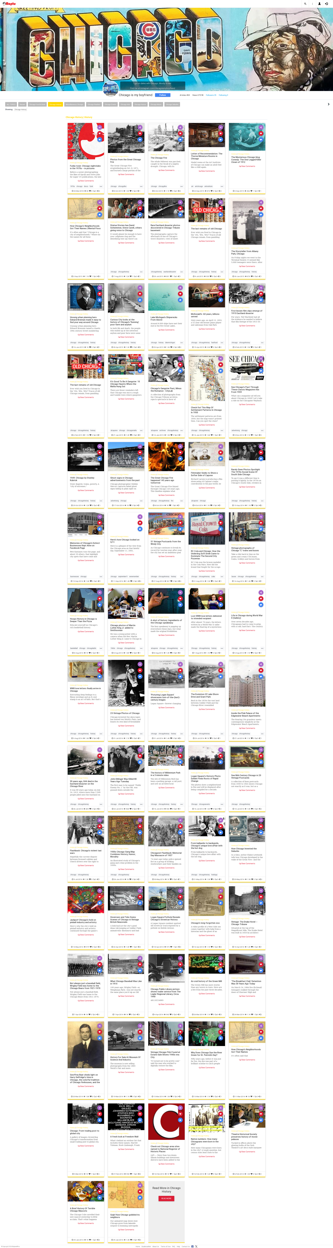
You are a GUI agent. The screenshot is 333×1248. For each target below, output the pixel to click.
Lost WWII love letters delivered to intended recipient (206, 617)
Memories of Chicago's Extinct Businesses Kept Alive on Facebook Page (85, 545)
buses (234, 576)
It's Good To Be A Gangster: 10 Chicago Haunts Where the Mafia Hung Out (125, 384)
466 (248, 191)
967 (168, 581)
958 (127, 1174)
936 (167, 809)
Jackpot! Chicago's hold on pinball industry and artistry (83, 921)
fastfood (214, 343)
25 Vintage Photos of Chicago (125, 713)
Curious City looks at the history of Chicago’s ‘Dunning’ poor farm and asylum (124, 322)
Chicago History (55, 104)
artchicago (199, 186)
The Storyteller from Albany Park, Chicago (244, 252)
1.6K (208, 435)
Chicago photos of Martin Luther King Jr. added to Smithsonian (122, 628)
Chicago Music (156, 104)
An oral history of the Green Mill (206, 981)
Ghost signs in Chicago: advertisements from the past (125, 479)
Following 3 (223, 95)
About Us (155, 1246)
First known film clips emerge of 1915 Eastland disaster (246, 312)
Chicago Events (110, 104)
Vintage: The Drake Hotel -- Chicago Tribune (244, 923)
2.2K (208, 347)
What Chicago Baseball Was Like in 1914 (126, 982)
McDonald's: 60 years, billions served (205, 315)
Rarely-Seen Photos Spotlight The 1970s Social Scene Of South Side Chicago (245, 472)
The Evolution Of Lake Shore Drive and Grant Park (205, 695)
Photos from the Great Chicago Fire (125, 160)
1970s (72, 186)
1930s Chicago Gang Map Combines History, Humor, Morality (123, 854)
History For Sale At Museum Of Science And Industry (125, 1058)
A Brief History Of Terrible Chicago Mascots (82, 1209)
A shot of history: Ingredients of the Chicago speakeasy (166, 621)
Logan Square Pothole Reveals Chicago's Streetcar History (165, 918)
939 (207, 276)
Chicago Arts (125, 104)
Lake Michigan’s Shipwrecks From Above (164, 318)
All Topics (11, 104)
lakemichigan (170, 343)
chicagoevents (204, 804)
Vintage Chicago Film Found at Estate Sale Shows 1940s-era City (165, 1054)
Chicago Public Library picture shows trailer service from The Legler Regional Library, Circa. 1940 (166, 993)
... (101, 186)
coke (213, 576)
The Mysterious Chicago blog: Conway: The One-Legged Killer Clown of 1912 (246, 159)
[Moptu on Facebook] (192, 1246)
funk (91, 186)
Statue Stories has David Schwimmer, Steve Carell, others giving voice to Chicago (126, 227)
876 (248, 276)
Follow (162, 95)
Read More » (86, 141)
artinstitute (208, 186)
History (72, 163)
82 (87, 191)
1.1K (167, 191)
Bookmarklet (146, 1246)
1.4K (128, 581)
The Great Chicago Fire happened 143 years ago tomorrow (162, 480)
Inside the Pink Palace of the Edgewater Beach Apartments (245, 714)
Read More (166, 1198)
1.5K (248, 347)
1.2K (127, 276)
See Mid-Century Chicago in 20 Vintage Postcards (246, 776)
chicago (79, 186)
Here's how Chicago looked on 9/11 (124, 540)
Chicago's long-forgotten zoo (205, 923)
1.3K (127, 191)
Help (178, 1246)
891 (167, 276)
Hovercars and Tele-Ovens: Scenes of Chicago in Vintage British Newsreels (124, 919)
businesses (74, 576)
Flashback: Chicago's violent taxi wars (85, 851)
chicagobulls (91, 648)
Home (138, 1246)
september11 (123, 576)
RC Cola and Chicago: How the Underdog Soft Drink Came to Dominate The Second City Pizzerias (205, 555)
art (192, 186)
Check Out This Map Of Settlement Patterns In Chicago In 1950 (206, 410)
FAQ (173, 1246)
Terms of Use (166, 1246)
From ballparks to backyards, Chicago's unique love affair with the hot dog (206, 845)
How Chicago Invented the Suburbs (244, 849)
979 (87, 947)
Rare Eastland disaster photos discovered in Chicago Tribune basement (165, 227)
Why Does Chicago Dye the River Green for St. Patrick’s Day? (206, 1053)
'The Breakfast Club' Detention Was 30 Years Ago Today (246, 982)
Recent (22, 104)
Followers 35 (211, 95)
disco (86, 186)
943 (167, 1014)
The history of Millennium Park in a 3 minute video (165, 773)
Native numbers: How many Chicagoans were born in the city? (205, 1141)
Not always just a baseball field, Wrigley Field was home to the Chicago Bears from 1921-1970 (85, 985)
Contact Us (186, 1246)
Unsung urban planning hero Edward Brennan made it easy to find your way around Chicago (85, 320)
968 (127, 809)
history (213, 272)
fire (172, 501)
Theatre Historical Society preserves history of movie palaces (244, 1136)
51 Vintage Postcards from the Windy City (166, 542)
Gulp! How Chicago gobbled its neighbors (125, 1215)
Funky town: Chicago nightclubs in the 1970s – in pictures (85, 167)
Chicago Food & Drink (37, 104)
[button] (305, 4)
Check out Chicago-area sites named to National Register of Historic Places (165, 1149)
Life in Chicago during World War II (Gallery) (247, 616)
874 (208, 191)
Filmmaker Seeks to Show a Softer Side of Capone (204, 474)
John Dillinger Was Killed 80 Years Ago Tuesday (123, 780)
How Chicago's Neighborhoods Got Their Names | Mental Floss (85, 227)
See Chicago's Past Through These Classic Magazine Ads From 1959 (245, 389)
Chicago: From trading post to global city (84, 1132)
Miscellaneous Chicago (74, 104)
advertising (236, 430)
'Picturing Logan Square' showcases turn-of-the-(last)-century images (165, 697)
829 (87, 809)
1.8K (127, 653)
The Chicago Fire (159, 157)
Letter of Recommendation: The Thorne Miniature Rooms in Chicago (206, 156)
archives (162, 430)
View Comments (87, 181)
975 (168, 947)
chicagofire (122, 186)
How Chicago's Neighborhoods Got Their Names (246, 1050)
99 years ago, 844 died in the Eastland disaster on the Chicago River (84, 784)
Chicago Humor (140, 104)
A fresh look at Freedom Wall (124, 1136)
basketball (74, 648)
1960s (113, 648)
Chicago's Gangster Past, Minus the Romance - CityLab (166, 389)
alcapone (114, 430)
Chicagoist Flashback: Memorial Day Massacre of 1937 (166, 854)
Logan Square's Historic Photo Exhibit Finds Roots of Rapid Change (206, 778)
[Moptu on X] (196, 1246)
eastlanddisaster (170, 272)
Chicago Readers (94, 104)
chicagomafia (132, 430)
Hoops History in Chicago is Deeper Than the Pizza (83, 620)
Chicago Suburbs (172, 104)
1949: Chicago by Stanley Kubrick (82, 479)
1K (88, 347)
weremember (134, 576)
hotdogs (214, 875)
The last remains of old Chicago (206, 228)
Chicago (194, 648)
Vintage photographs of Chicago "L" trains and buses (245, 549)
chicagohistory (123, 272)
